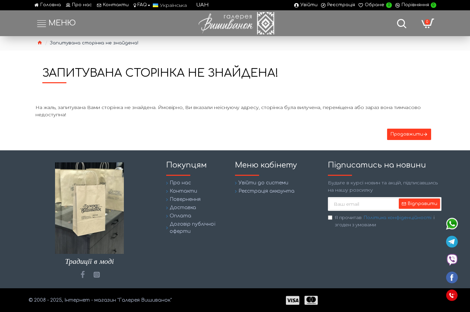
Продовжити (407, 134)
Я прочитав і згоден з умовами (385, 221)
